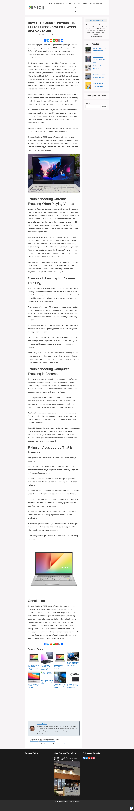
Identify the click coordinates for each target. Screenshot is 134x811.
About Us (59, 801)
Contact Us (77, 801)
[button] (75, 12)
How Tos (92, 3)
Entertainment (60, 3)
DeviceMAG (30, 18)
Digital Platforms (81, 3)
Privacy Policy (65, 801)
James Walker (42, 724)
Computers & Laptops (43, 18)
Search (87, 103)
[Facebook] (45, 40)
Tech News (99, 3)
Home (55, 801)
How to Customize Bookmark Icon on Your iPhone (99, 59)
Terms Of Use (71, 801)
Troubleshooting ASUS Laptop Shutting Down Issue (44, 739)
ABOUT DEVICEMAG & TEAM (96, 20)
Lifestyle (70, 3)
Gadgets (50, 3)
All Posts (75, 7)
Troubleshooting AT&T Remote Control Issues (42, 741)
